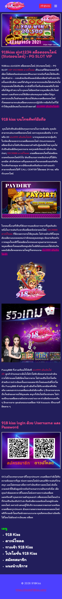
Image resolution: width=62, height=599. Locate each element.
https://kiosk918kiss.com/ (31, 589)
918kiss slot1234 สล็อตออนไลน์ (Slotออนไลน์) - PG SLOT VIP (29, 54)
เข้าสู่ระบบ (45, 6)
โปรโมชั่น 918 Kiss (21, 553)
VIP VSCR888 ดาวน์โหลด (21, 69)
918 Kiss (12, 534)
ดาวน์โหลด (14, 540)
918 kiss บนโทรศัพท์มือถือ (24, 119)
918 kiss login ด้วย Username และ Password (31, 424)
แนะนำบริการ (16, 565)
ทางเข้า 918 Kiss (19, 546)
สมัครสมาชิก (16, 559)
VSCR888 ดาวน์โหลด (18, 153)
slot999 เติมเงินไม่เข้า (47, 106)
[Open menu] (55, 6)
